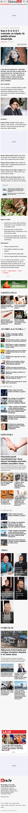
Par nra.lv (2, 803)
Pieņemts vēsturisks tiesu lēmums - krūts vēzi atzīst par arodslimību (7, 693)
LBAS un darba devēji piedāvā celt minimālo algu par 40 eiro (15, 377)
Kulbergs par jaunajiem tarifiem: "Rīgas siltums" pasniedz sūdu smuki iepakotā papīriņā (15, 363)
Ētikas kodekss (18, 805)
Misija (10, 803)
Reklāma (6, 803)
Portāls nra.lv (4, 41)
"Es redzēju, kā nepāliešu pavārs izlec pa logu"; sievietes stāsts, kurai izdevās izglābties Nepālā (16, 401)
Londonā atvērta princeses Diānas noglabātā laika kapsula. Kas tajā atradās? (15, 352)
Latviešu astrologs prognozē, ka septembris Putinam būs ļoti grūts (16, 368)
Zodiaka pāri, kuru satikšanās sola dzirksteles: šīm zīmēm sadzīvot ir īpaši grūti (19, 502)
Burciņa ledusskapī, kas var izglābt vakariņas (7, 484)
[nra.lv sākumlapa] (5, 1)
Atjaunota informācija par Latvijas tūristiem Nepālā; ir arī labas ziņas (17, 417)
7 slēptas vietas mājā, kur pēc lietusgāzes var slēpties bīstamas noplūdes (19, 485)
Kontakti (2, 807)
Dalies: (8, 276)
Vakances (24, 805)
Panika (18, 271)
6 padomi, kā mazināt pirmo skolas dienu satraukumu (16, 382)
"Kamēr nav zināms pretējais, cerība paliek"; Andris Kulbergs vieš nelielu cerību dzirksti (20, 676)
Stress (3, 271)
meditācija (5, 273)
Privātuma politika (15, 803)
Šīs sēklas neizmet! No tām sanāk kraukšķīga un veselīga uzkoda (6, 502)
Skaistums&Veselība (15, 28)
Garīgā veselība (11, 271)
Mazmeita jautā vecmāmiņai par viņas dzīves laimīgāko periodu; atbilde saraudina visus (13, 460)
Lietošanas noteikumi (5, 805)
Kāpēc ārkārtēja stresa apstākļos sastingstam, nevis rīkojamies (20, 322)
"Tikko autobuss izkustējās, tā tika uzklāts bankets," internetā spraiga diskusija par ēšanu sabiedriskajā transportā (16, 190)
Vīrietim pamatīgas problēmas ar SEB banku (15, 372)
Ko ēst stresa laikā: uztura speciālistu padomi (20, 307)
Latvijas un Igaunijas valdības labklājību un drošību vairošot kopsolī (14, 335)
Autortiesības (12, 805)
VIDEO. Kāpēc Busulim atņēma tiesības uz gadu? (17, 390)
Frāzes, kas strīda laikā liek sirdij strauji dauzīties (7, 307)
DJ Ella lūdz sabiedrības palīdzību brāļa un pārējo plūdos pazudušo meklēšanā (16, 427)
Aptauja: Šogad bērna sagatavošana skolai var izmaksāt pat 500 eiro (7, 322)
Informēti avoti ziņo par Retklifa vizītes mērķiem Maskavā (16, 194)
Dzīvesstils (6, 28)
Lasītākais (6, 386)
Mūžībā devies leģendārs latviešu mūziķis (15, 357)
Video (4, 550)
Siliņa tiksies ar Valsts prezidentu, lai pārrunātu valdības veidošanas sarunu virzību (15, 346)
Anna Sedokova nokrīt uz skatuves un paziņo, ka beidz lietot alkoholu (16, 340)
